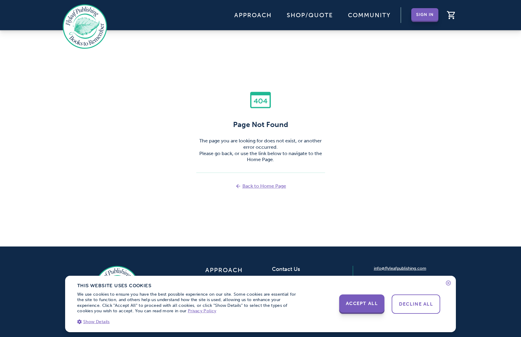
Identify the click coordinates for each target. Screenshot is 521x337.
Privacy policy (202, 310)
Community (369, 15)
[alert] (260, 304)
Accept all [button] (362, 303)
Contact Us (286, 269)
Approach (253, 15)
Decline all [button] (416, 304)
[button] (187, 322)
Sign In (425, 15)
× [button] (447, 283)
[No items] (451, 15)
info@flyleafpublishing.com (400, 268)
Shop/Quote (310, 15)
